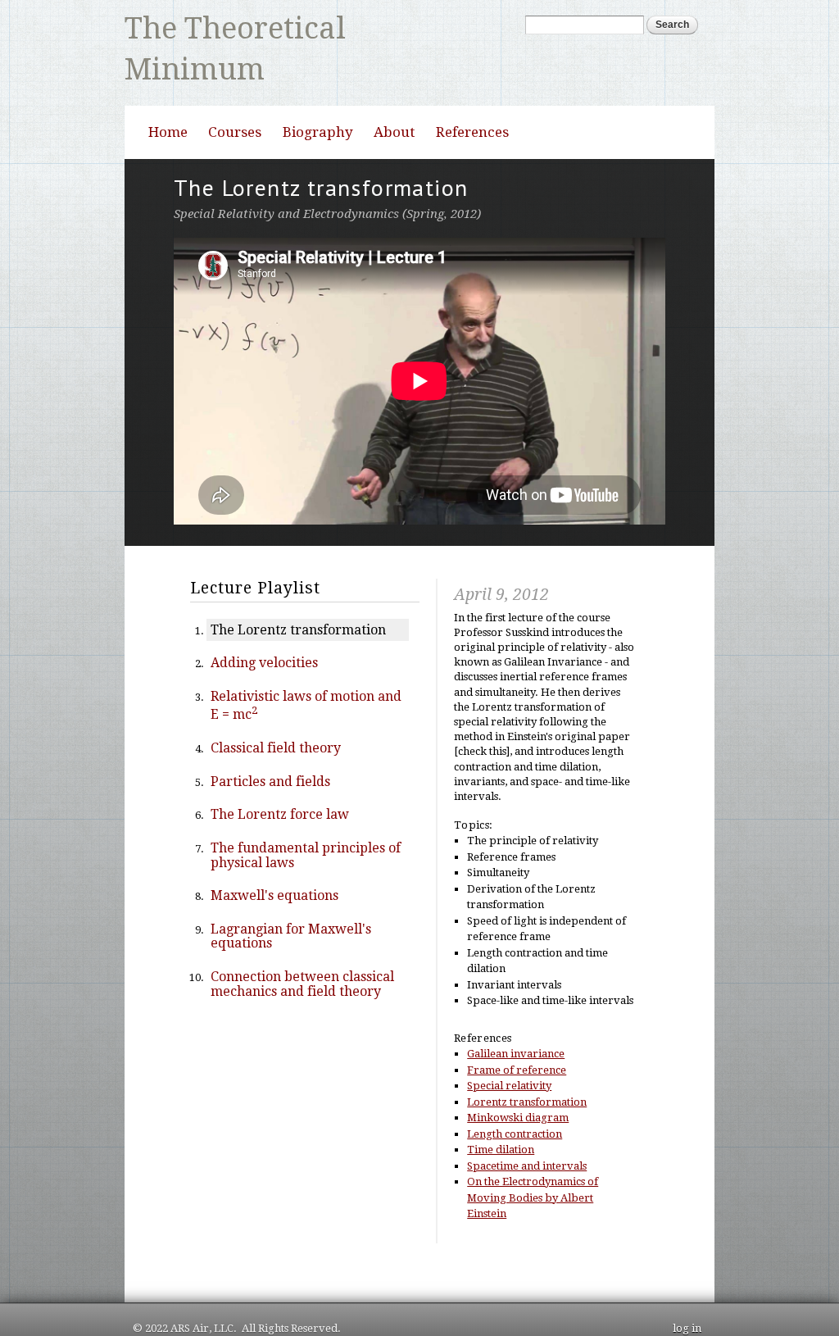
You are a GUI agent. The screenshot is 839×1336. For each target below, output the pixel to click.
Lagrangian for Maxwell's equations (291, 894)
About (394, 90)
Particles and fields (270, 740)
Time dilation (500, 1108)
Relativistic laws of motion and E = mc (306, 664)
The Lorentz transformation (298, 588)
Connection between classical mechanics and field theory (302, 942)
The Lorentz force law (280, 773)
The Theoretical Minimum (251, 21)
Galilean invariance (516, 1013)
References (472, 90)
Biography (318, 90)
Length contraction (514, 1092)
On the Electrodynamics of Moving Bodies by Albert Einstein (532, 1156)
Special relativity (509, 1044)
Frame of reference (516, 1028)
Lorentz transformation (527, 1060)
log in (687, 1286)
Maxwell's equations (274, 853)
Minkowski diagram (518, 1076)
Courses (234, 90)
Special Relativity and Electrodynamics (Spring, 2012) (327, 172)
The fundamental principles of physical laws (306, 813)
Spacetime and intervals (527, 1124)
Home (168, 90)
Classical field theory (276, 706)
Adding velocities (264, 621)
